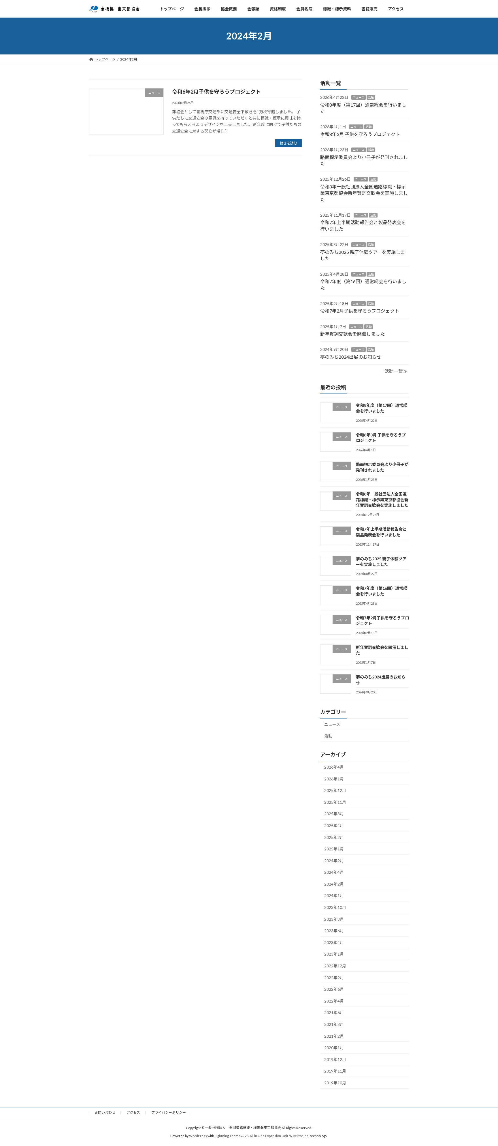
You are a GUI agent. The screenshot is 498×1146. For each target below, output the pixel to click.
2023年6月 (334, 930)
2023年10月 (335, 907)
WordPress (198, 1136)
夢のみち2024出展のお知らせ (350, 357)
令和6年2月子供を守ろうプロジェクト (216, 91)
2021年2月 (334, 1036)
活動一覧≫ (396, 371)
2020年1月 (334, 1047)
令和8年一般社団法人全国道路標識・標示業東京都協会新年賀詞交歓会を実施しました (364, 193)
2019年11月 (335, 1071)
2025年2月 (334, 837)
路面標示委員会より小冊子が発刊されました (382, 467)
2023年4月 (334, 942)
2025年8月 (334, 814)
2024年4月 (334, 872)
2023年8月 (334, 919)
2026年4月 (334, 767)
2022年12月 (335, 965)
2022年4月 (334, 1001)
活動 (371, 97)
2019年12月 (335, 1059)
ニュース (358, 97)
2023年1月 (334, 954)
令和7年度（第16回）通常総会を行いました (381, 591)
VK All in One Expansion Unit (266, 1136)
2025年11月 (335, 802)
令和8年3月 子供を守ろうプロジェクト (360, 134)
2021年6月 (334, 1012)
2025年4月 (334, 825)
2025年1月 (334, 848)
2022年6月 (334, 989)
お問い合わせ (105, 1112)
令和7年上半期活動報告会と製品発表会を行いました (381, 532)
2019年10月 (335, 1082)
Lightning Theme (228, 1136)
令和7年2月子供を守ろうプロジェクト (359, 310)
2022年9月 (334, 977)
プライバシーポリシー (168, 1112)
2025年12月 (335, 790)
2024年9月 (334, 860)
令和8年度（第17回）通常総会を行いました (381, 408)
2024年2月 (334, 884)
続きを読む (288, 143)
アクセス (133, 1112)
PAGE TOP (481, 1106)
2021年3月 (334, 1024)
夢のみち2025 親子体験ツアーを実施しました (381, 561)
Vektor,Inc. (301, 1136)
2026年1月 (334, 778)
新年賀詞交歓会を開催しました (352, 333)
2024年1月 (334, 895)
